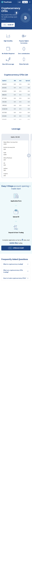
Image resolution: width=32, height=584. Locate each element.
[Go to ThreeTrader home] (6, 2)
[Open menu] (30, 2)
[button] (28, 155)
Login (19, 2)
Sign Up (25, 2)
